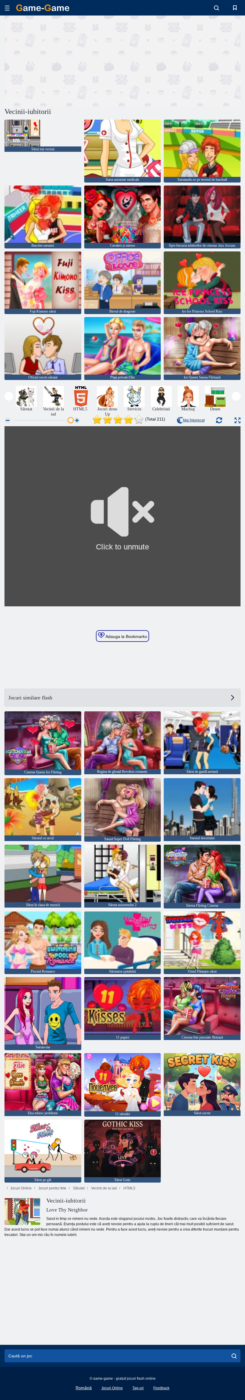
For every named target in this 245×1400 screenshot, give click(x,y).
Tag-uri (138, 1388)
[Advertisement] (63, 60)
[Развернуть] (238, 420)
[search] (234, 1355)
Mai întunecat (194, 420)
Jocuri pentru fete (51, 1188)
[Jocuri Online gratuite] (43, 7)
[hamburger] (7, 8)
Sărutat (78, 1188)
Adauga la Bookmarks (126, 636)
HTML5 (128, 1188)
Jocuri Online (21, 1188)
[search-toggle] (216, 7)
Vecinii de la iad (103, 1188)
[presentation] (8, 396)
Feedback (161, 1388)
